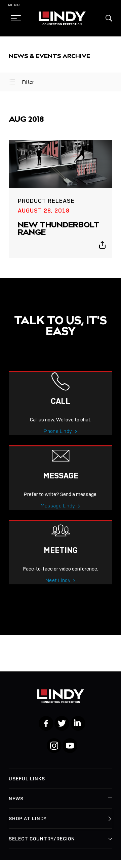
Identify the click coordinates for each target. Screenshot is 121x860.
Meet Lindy (58, 580)
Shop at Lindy (28, 818)
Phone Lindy (58, 431)
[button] (109, 18)
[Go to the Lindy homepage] (62, 18)
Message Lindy (58, 505)
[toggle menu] (14, 18)
